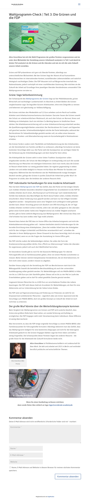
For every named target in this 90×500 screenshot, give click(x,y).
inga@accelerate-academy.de (61, 405)
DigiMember (51, 496)
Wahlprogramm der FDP (29, 187)
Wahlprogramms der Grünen (37, 99)
